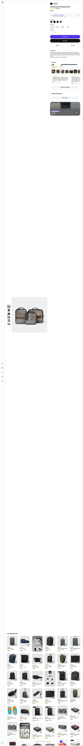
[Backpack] (12, 658)
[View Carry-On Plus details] (27, 736)
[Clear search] (61, 741)
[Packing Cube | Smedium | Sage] (50, 728)
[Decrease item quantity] (51, 32)
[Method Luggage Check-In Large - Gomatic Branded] (37, 711)
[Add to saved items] (16, 645)
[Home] (2, 363)
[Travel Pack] (50, 641)
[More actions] (79, 3)
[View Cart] (2, 372)
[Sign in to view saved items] (2, 381)
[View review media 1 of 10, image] (53, 71)
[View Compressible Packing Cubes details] (23, 731)
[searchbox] (44, 741)
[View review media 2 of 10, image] (58, 71)
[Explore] (2, 367)
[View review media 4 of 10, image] (67, 71)
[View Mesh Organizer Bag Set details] (40, 649)
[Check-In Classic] (25, 676)
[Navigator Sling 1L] (12, 693)
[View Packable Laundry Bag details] (35, 649)
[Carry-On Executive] (25, 693)
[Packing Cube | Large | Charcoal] (75, 709)
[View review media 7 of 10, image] (80, 71)
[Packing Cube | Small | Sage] (62, 727)
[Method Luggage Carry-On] (62, 641)
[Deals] (2, 376)
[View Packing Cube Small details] (52, 679)
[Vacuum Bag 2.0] (37, 659)
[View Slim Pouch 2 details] (52, 683)
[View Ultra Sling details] (48, 679)
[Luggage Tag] (37, 693)
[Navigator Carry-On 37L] (62, 676)
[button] (65, 65)
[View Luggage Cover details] (27, 731)
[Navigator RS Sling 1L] (25, 710)
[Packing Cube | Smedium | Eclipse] (75, 727)
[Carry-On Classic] (50, 658)
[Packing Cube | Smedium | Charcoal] (37, 728)
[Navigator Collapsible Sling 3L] (37, 676)
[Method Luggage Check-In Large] (75, 641)
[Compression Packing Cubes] (12, 727)
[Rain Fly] (25, 658)
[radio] (51, 22)
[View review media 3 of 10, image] (62, 71)
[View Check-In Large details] (23, 736)
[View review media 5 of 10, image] (71, 71)
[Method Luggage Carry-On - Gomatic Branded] (50, 711)
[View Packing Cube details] (48, 683)
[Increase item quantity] (55, 32)
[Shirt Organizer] (75, 658)
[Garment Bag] (75, 676)
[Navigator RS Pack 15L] (62, 658)
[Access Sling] (25, 641)
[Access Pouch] (12, 676)
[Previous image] (13, 315)
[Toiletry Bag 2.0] (12, 641)
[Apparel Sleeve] (50, 693)
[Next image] (45, 315)
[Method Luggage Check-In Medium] (62, 693)
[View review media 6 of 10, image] (75, 71)
